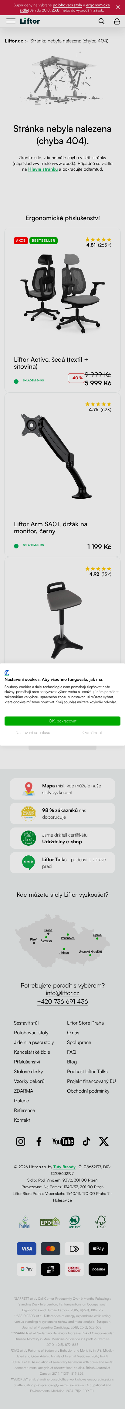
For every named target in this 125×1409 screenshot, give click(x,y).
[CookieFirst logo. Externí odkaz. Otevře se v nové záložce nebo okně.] (7, 673)
